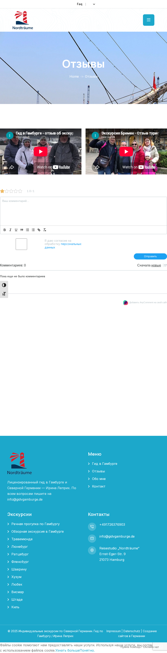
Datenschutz (131, 631)
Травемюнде (22, 539)
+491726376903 (112, 524)
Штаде (17, 599)
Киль (15, 607)
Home (74, 76)
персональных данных (63, 245)
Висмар (17, 592)
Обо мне (99, 479)
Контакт (98, 486)
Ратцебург (20, 554)
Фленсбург (20, 562)
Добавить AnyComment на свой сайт (148, 302)
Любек (16, 584)
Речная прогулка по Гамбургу (35, 524)
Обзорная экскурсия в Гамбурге (37, 531)
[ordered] (27, 229)
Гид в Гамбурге (104, 464)
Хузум (16, 577)
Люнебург (19, 547)
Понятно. (87, 650)
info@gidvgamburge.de (117, 536)
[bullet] (33, 229)
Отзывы (98, 471)
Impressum (114, 631)
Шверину (19, 569)
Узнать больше (67, 650)
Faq (79, 4)
